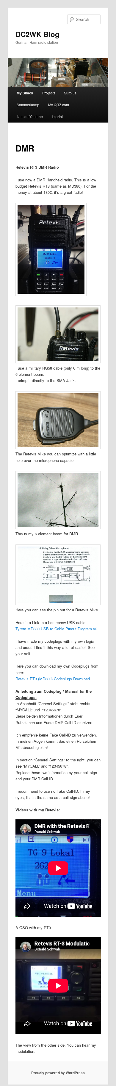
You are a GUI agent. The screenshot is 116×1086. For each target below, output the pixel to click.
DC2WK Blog (37, 34)
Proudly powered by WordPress (58, 1072)
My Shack (25, 93)
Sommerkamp (28, 104)
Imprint (57, 116)
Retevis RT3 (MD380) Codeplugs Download (52, 678)
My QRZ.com (58, 104)
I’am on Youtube (30, 116)
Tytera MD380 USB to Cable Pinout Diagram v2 (56, 628)
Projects (48, 92)
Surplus (70, 92)
